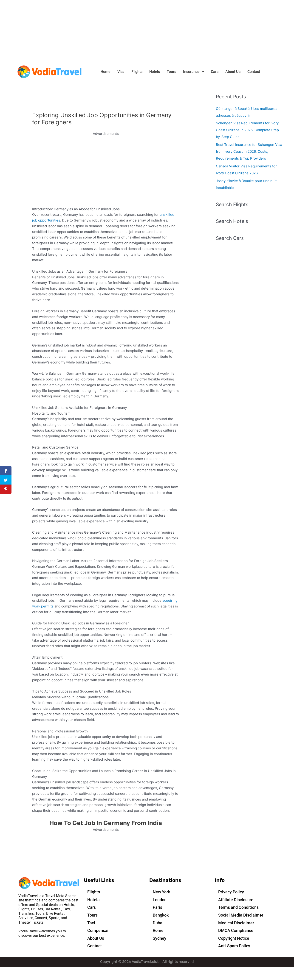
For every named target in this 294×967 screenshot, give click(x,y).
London (160, 899)
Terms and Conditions (238, 907)
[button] (193, 71)
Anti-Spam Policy (234, 945)
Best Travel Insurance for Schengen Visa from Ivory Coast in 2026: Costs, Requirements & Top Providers (249, 151)
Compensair (98, 930)
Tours (171, 71)
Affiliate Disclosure (235, 899)
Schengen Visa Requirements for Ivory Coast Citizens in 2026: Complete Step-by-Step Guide (248, 130)
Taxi (91, 922)
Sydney (159, 938)
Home (105, 71)
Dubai (158, 922)
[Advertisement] (138, 32)
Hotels (154, 71)
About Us (232, 71)
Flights (136, 71)
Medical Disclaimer (236, 922)
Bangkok (161, 915)
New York (161, 891)
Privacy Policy (231, 891)
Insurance (191, 71)
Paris (157, 907)
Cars (214, 71)
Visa (120, 71)
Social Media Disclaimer (240, 915)
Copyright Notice (233, 938)
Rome (158, 930)
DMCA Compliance (235, 930)
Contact (253, 71)
